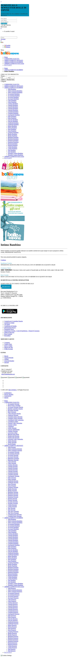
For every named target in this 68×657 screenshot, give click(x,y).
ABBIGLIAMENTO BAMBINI (13, 70)
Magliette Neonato (13, 493)
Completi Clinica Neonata (15, 417)
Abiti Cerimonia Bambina (15, 91)
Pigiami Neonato (12, 500)
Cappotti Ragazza (13, 607)
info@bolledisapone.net (8, 374)
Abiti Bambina (12, 89)
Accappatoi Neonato (13, 404)
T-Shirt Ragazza (12, 646)
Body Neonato (12, 412)
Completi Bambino (13, 113)
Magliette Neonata (13, 492)
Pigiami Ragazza (12, 643)
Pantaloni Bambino (13, 142)
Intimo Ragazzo (12, 627)
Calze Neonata (12, 461)
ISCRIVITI (4, 23)
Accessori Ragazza (13, 596)
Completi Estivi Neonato (15, 514)
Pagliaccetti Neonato (13, 437)
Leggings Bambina (13, 132)
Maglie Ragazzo (12, 635)
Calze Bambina (12, 100)
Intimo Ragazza (12, 625)
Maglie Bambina (12, 134)
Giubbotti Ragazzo (13, 623)
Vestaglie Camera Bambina (15, 153)
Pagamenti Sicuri (9, 329)
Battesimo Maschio (13, 460)
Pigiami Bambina (12, 143)
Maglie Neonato (12, 490)
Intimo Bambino (12, 127)
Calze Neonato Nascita (14, 413)
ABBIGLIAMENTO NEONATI (13, 86)
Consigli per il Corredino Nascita (13, 321)
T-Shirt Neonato (12, 506)
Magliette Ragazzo (13, 638)
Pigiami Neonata (12, 498)
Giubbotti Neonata (13, 481)
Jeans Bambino (12, 131)
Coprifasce (11, 426)
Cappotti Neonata (13, 469)
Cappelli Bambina (13, 105)
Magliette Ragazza (13, 636)
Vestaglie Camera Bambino (15, 155)
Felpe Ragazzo (12, 617)
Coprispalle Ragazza (13, 614)
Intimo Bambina (12, 126)
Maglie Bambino (12, 135)
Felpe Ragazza (12, 615)
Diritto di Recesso (9, 332)
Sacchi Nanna (12, 444)
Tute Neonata (11, 508)
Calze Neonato (12, 463)
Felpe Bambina (12, 116)
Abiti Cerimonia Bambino (15, 92)
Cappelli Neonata (13, 466)
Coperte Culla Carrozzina (15, 423)
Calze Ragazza (12, 599)
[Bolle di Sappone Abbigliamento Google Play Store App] (9, 314)
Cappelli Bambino (13, 107)
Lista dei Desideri (9, 361)
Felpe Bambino (12, 118)
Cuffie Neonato (12, 428)
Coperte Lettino (12, 425)
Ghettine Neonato (13, 431)
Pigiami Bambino (13, 145)
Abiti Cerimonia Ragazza (15, 590)
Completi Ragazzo (13, 612)
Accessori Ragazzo (13, 598)
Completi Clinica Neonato (15, 418)
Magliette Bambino (13, 139)
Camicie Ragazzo (13, 602)
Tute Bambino (12, 151)
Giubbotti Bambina (13, 123)
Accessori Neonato (13, 457)
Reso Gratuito (8, 334)
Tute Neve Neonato (13, 513)
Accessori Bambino (13, 99)
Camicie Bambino (13, 103)
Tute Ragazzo (11, 651)
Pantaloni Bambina (13, 140)
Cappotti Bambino (13, 110)
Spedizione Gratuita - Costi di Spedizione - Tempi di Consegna (21, 331)
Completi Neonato (13, 474)
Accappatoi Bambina (14, 94)
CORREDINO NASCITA (11, 84)
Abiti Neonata (12, 447)
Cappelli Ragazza (13, 604)
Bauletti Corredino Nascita (15, 409)
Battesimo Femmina (13, 458)
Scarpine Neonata (13, 501)
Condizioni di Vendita (10, 326)
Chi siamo (7, 324)
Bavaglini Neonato (13, 410)
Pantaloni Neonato (13, 497)
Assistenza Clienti (9, 323)
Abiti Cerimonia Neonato (15, 450)
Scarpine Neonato (13, 503)
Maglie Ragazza (12, 633)
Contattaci (7, 342)
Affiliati (6, 359)
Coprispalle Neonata (13, 476)
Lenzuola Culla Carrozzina (15, 439)
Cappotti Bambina (13, 108)
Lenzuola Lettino (12, 433)
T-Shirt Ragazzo (12, 647)
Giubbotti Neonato (13, 482)
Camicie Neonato (13, 465)
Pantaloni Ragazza (13, 639)
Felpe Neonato (12, 479)
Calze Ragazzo (12, 601)
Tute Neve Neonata (13, 511)
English (8, 45)
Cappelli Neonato (13, 468)
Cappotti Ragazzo (13, 609)
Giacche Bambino (13, 121)
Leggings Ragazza (13, 631)
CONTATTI (7, 396)
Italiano (8, 47)
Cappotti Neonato (13, 471)
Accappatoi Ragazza (13, 593)
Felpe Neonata (12, 477)
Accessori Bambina (13, 97)
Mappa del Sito (8, 347)
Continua (3, 260)
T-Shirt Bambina (12, 147)
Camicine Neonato (13, 415)
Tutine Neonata (12, 441)
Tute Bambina (12, 150)
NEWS (6, 397)
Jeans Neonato (12, 485)
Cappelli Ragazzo (13, 606)
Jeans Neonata (12, 484)
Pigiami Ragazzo (12, 644)
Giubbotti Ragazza (13, 622)
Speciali (6, 362)
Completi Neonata (13, 473)
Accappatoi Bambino (14, 95)
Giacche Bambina (13, 119)
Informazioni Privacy (10, 327)
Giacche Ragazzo (13, 620)
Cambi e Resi (8, 344)
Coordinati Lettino (13, 421)
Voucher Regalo (8, 357)
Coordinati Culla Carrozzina (16, 420)
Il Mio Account (8, 349)
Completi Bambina (13, 111)
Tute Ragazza (11, 649)
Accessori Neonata (13, 455)
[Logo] (1, 288)
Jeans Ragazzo (12, 630)
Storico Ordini (8, 346)
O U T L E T (8, 158)
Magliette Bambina (13, 137)
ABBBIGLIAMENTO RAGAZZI (14, 156)
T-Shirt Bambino (12, 148)
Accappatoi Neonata (13, 452)
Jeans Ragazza (12, 628)
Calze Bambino (12, 102)
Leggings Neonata (13, 487)
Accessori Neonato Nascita (15, 407)
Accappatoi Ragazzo (13, 594)
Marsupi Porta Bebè (13, 434)
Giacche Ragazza (13, 619)
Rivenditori (7, 335)
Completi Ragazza (13, 610)
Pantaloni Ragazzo (13, 641)
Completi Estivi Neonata (15, 516)
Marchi (6, 356)
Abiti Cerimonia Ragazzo (15, 591)
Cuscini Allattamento (13, 429)
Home (6, 68)
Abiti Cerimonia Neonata (15, 449)
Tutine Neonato (12, 442)
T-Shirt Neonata (12, 505)
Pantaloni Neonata (13, 495)
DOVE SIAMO (8, 394)
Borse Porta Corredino (14, 405)
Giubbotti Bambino (13, 124)
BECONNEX (13, 390)
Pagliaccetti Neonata (13, 436)
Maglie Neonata (12, 489)
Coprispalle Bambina (14, 115)
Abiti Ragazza (12, 588)
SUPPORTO (8, 393)
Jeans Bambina (12, 129)
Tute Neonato (11, 509)
